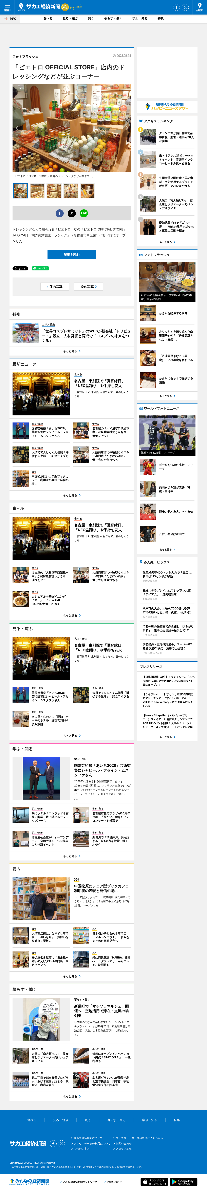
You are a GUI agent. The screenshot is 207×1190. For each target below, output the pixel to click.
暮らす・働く (113, 18)
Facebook (176, 7)
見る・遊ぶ (70, 18)
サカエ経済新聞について (88, 1138)
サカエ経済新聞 (39, 7)
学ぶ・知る (140, 18)
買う (91, 18)
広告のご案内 (82, 1148)
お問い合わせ (124, 1143)
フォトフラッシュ (25, 56)
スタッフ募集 (124, 1148)
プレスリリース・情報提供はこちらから (139, 1138)
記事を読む (72, 254)
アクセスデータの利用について (92, 1143)
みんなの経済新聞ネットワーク (29, 1182)
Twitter (185, 7)
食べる (48, 18)
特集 (161, 18)
